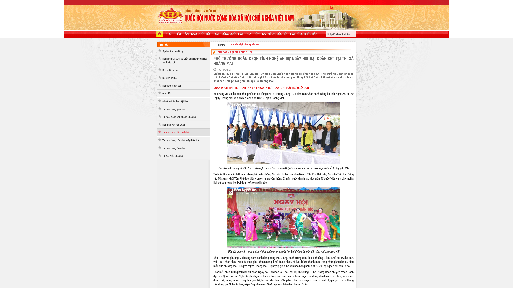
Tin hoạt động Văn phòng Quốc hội (179, 117)
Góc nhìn (166, 93)
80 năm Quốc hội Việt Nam (175, 101)
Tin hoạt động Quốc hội (173, 148)
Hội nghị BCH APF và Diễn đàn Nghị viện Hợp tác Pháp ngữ (184, 60)
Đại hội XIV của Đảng (172, 51)
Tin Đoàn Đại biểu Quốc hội (175, 132)
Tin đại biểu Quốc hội (172, 156)
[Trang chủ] (159, 34)
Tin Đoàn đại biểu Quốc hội (243, 44)
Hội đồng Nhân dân (171, 85)
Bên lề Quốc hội (170, 70)
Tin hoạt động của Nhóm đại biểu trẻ (180, 140)
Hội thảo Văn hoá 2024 (173, 124)
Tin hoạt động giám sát (173, 109)
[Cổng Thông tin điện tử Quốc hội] (213, 44)
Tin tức (163, 44)
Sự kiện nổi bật (169, 78)
